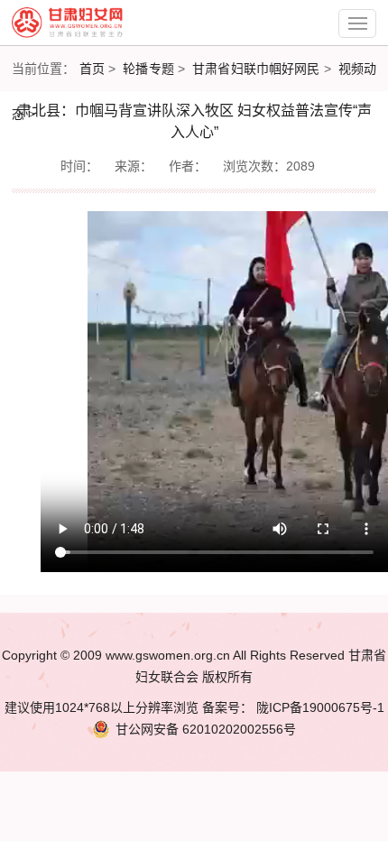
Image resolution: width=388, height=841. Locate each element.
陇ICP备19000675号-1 (318, 707)
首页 (92, 68)
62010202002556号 (205, 729)
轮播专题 (148, 68)
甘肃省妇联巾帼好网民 (255, 68)
